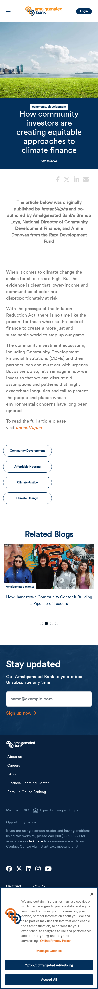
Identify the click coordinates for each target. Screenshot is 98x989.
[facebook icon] (58, 179)
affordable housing (27, 466)
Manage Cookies (49, 950)
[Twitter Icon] (19, 869)
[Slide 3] (51, 623)
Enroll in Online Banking (26, 792)
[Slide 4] (56, 623)
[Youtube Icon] (48, 869)
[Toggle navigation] (8, 11)
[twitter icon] (67, 179)
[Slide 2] (46, 623)
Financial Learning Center (28, 783)
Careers (13, 765)
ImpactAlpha (29, 427)
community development (49, 106)
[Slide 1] (41, 623)
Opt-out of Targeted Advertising (49, 965)
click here (35, 841)
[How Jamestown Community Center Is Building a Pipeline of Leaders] (49, 566)
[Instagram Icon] (38, 869)
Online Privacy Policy (55, 940)
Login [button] (84, 11)
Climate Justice (27, 482)
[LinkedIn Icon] (28, 869)
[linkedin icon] (76, 179)
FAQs (11, 774)
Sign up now (18, 713)
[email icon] (86, 179)
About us (14, 757)
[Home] (43, 9)
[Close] (91, 894)
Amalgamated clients (20, 586)
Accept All (49, 979)
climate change (27, 498)
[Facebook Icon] (9, 869)
